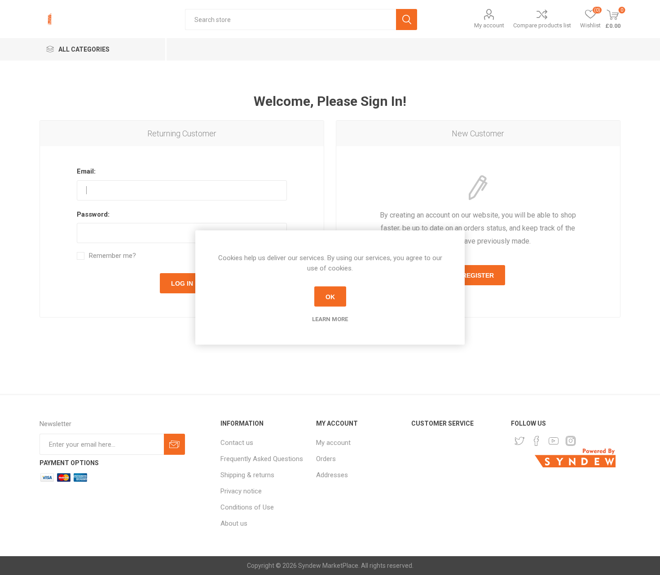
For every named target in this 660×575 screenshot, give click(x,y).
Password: (93, 214)
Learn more (330, 319)
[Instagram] (570, 441)
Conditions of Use (247, 507)
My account (489, 25)
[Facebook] (536, 441)
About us (233, 523)
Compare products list (542, 25)
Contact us (236, 443)
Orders (326, 459)
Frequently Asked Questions (261, 459)
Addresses (332, 475)
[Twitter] (519, 441)
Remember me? (112, 256)
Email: (86, 171)
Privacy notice (241, 491)
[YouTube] (553, 441)
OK (330, 296)
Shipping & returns (247, 475)
